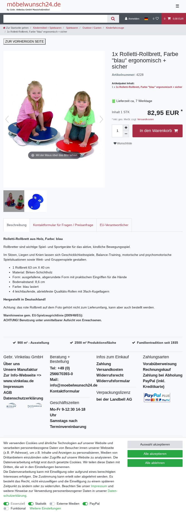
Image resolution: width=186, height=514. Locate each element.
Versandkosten (145, 119)
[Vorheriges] (7, 119)
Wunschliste (124, 143)
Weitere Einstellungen (45, 508)
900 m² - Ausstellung (33, 342)
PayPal (95, 503)
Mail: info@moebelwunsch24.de (73, 382)
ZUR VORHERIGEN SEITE (24, 41)
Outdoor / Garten (91, 27)
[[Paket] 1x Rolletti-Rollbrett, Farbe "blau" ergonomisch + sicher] (14, 201)
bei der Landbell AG (114, 399)
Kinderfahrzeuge (114, 27)
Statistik (40, 503)
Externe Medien (68, 503)
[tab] (16, 225)
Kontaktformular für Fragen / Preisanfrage (63, 225)
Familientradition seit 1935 (157, 342)
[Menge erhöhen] (126, 128)
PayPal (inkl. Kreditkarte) (154, 384)
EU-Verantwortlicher (114, 225)
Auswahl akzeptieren (155, 444)
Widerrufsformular (113, 381)
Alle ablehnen (155, 463)
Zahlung (103, 364)
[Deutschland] (146, 18)
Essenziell (18, 503)
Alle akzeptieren (155, 453)
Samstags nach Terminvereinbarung (68, 424)
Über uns (11, 364)
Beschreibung (17, 225)
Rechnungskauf (157, 369)
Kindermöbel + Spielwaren (46, 27)
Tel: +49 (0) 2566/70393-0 (61, 371)
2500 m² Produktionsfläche (95, 342)
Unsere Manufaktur (20, 369)
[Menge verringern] (126, 134)
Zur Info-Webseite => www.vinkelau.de (22, 378)
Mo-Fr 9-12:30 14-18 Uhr (67, 412)
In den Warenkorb (156, 130)
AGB (7, 392)
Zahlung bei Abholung (162, 375)
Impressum (13, 386)
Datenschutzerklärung (23, 398)
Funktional (18, 508)
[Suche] (113, 19)
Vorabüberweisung (159, 364)
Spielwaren (71, 27)
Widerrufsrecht (110, 375)
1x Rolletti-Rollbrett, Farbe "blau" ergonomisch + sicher (149, 87)
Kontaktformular (65, 391)
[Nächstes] (101, 119)
